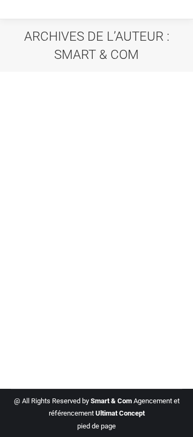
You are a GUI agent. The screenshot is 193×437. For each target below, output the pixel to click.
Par (88, 286)
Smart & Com (96, 54)
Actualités (39, 286)
